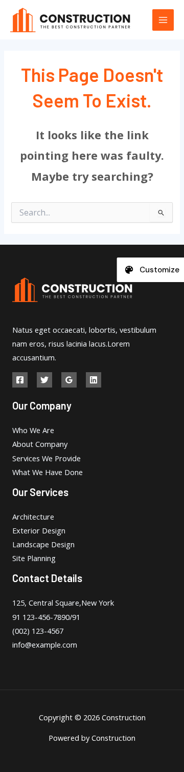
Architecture (33, 516)
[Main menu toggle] (163, 20)
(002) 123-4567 (37, 631)
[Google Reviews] (69, 380)
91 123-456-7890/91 (46, 617)
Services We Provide (46, 458)
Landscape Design (43, 544)
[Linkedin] (93, 380)
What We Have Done (47, 472)
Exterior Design (38, 530)
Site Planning (34, 558)
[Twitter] (44, 380)
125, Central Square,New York (63, 602)
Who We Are (33, 430)
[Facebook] (20, 380)
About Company (39, 444)
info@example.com (44, 644)
